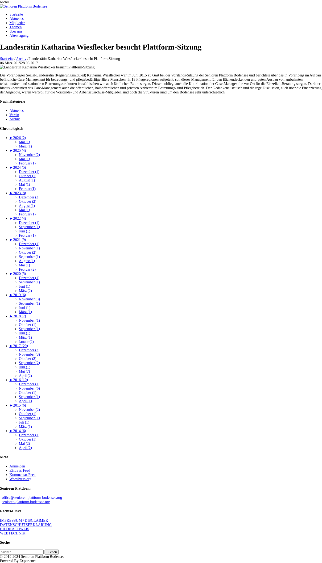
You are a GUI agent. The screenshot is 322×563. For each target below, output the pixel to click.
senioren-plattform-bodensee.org (26, 502)
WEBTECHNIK (12, 533)
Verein (14, 115)
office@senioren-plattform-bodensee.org (32, 498)
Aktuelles (16, 19)
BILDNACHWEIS (14, 529)
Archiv (21, 59)
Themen (15, 27)
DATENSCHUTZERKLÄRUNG (26, 525)
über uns (15, 31)
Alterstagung (19, 36)
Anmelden (17, 466)
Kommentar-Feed (22, 475)
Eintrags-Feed (19, 470)
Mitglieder (17, 23)
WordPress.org (20, 479)
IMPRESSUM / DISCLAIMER (24, 520)
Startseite (16, 14)
